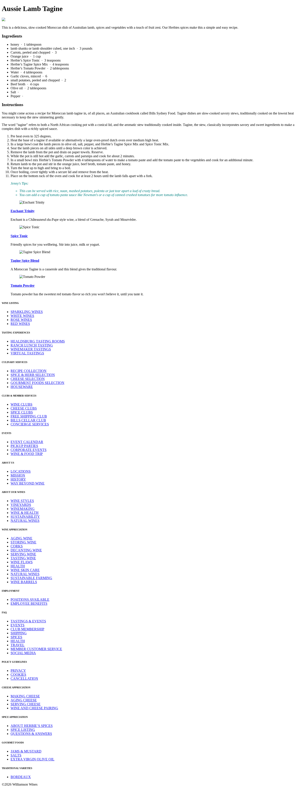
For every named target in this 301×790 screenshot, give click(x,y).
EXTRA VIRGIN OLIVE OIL (32, 759)
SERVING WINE (23, 554)
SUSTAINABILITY (25, 517)
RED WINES (20, 324)
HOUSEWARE (22, 387)
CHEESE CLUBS (24, 408)
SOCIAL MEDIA (23, 653)
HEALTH (18, 566)
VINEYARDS (21, 505)
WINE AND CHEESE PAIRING (34, 708)
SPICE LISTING (23, 730)
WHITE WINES (22, 316)
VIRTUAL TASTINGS (27, 353)
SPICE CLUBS (22, 412)
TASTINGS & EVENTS (28, 621)
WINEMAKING (23, 509)
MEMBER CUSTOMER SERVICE (36, 649)
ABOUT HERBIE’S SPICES (32, 726)
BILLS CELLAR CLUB (28, 420)
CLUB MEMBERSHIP (27, 629)
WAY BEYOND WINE (28, 483)
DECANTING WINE (26, 550)
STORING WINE (23, 542)
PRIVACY (18, 670)
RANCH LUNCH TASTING (32, 345)
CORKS (17, 546)
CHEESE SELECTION (28, 379)
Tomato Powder (23, 285)
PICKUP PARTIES (24, 446)
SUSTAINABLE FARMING (31, 578)
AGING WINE (21, 538)
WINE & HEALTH (25, 513)
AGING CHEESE (24, 700)
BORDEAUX (21, 777)
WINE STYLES (22, 501)
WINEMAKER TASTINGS (31, 349)
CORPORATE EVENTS (28, 450)
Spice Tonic (19, 236)
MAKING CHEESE (25, 696)
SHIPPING (19, 633)
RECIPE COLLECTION (28, 371)
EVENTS (17, 625)
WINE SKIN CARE (25, 570)
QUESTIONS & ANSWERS (31, 734)
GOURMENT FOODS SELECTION (37, 383)
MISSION (18, 475)
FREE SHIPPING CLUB (29, 416)
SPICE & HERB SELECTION (33, 375)
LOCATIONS (21, 471)
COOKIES (18, 674)
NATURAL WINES (25, 520)
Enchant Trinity (23, 211)
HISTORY (18, 479)
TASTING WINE (23, 558)
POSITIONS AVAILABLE (30, 599)
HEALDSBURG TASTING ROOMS (38, 341)
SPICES (16, 637)
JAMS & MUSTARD (26, 751)
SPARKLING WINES (27, 312)
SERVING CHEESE (26, 704)
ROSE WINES (21, 320)
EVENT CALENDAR (27, 442)
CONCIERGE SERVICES (30, 424)
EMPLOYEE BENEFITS (29, 603)
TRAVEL (17, 645)
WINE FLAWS (22, 562)
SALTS (16, 755)
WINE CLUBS (21, 404)
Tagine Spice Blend (25, 260)
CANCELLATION (24, 678)
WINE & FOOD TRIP (27, 454)
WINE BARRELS (24, 582)
